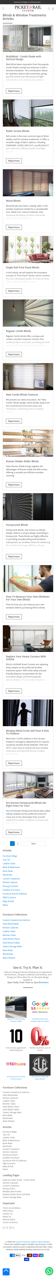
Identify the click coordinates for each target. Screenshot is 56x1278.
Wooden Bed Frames (12, 1191)
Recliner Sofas (9, 935)
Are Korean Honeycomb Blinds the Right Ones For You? (26, 804)
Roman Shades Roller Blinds (22, 461)
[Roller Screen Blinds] (28, 113)
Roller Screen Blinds (17, 131)
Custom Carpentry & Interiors (16, 920)
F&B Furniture (9, 897)
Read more (14, 91)
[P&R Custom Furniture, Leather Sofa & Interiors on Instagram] (10, 1228)
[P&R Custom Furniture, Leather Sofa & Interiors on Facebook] (7, 1228)
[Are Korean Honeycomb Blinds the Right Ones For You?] (28, 785)
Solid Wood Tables (11, 942)
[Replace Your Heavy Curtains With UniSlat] (28, 638)
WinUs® (10, 810)
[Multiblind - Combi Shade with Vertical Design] (28, 38)
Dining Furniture (10, 886)
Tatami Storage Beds (12, 946)
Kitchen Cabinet (10, 882)
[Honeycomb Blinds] (28, 506)
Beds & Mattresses (11, 867)
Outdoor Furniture (11, 889)
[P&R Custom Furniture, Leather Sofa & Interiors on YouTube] (13, 1228)
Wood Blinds (13, 200)
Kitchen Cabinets (10, 927)
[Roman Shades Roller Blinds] (28, 443)
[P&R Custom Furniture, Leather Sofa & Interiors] (28, 9)
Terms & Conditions (12, 1208)
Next (33, 843)
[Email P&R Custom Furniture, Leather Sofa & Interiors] (4, 1228)
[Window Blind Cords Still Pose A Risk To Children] (28, 713)
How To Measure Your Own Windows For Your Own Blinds (28, 598)
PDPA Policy (8, 1211)
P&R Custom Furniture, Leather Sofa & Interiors (31, 1242)
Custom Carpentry (11, 878)
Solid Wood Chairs (11, 938)
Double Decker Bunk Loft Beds (16, 1194)
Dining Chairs (9, 1188)
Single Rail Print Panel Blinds (22, 267)
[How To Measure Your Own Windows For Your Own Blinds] (28, 578)
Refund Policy (9, 1219)
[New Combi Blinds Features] (28, 376)
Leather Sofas (9, 863)
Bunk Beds (8, 871)
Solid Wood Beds (11, 923)
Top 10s (6, 859)
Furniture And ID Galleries (15, 893)
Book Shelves (9, 957)
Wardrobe (7, 874)
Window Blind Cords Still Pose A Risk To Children (27, 732)
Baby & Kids (8, 901)
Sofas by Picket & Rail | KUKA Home (19, 1180)
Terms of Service (10, 1222)
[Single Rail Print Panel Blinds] (28, 249)
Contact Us (8, 1213)
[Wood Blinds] (28, 182)
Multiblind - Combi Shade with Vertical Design (23, 58)
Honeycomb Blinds (17, 524)
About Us (7, 1216)
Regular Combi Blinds (18, 331)
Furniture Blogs (10, 856)
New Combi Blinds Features (22, 394)
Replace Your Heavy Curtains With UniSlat (26, 658)
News (5, 905)
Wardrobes (8, 954)
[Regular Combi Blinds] (28, 313)
